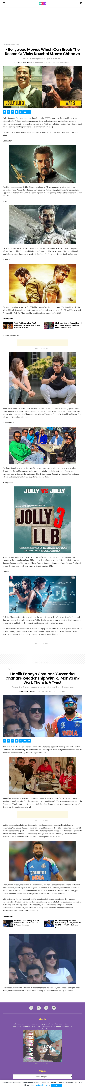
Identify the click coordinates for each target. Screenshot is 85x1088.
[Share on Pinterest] (21, 112)
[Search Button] (81, 3)
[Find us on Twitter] (39, 1008)
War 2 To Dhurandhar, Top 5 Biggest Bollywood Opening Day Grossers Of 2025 (27, 325)
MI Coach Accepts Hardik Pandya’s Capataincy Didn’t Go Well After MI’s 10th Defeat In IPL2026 (68, 923)
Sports (10, 669)
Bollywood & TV (13, 44)
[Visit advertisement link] (42, 1046)
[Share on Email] (25, 112)
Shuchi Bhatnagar (24, 63)
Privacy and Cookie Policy (39, 1085)
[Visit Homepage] (42, 3)
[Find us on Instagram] (46, 1008)
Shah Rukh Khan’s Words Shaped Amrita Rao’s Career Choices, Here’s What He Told (68, 325)
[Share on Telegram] (16, 112)
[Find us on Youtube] (54, 1008)
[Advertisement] (42, 23)
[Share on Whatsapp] (12, 112)
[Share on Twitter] (8, 112)
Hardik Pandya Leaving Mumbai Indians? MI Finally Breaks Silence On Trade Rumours (27, 922)
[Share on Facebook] (4, 112)
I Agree (56, 1085)
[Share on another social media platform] (29, 112)
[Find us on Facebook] (31, 1008)
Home (5, 44)
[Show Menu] (4, 3)
